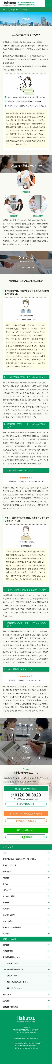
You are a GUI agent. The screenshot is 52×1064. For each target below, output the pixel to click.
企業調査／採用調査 (10, 1007)
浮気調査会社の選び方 (15, 969)
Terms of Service (29, 1045)
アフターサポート (13, 976)
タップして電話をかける (25, 804)
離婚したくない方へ (14, 988)
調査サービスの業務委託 (12, 927)
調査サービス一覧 (9, 865)
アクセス (6, 908)
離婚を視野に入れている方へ (17, 982)
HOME (5, 10)
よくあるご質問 (9, 896)
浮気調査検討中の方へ (11, 957)
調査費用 (6, 877)
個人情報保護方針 (9, 915)
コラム (5, 884)
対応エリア (14, 10)
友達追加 (28, 837)
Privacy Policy (18, 1045)
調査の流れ (7, 871)
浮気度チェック (12, 963)
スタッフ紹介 (8, 921)
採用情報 (6, 933)
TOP (4, 853)
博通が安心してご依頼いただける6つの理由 (19, 859)
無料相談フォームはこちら (26, 821)
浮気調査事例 (8, 951)
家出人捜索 (7, 994)
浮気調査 (6, 944)
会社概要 (6, 902)
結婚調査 (6, 1000)
